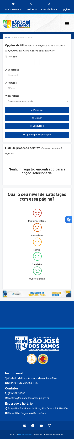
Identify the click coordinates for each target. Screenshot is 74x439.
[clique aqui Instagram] (49, 426)
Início (8, 37)
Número (12, 83)
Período (12, 56)
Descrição (13, 69)
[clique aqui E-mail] (25, 426)
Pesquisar (38, 110)
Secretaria (13, 96)
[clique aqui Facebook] (33, 426)
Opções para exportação (38, 134)
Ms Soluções (24, 434)
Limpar (38, 118)
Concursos (38, 126)
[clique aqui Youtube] (41, 426)
